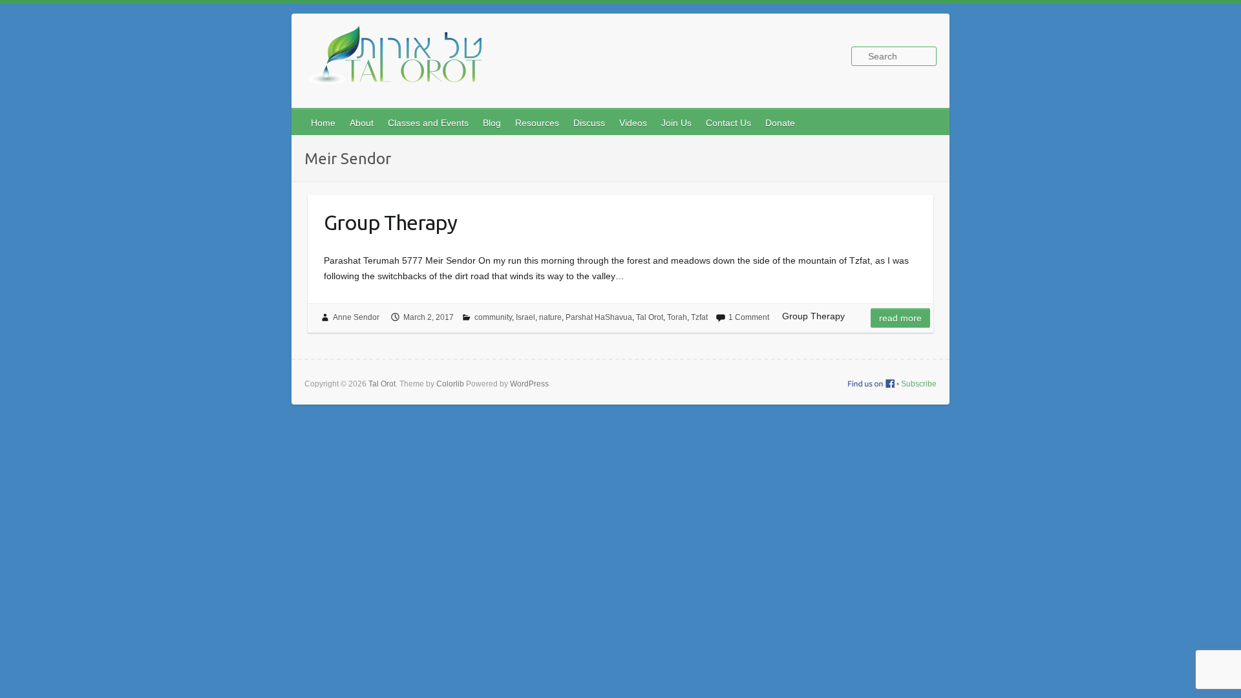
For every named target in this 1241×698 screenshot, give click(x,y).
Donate (780, 123)
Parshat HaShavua (599, 317)
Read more (900, 318)
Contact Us (728, 123)
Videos (633, 123)
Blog (492, 123)
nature (550, 317)
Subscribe (919, 383)
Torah (677, 317)
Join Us (676, 123)
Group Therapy (390, 222)
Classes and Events (428, 123)
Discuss (589, 123)
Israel (525, 317)
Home (323, 123)
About (362, 123)
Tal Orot (649, 317)
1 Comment (748, 317)
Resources (537, 123)
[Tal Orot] (401, 62)
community (493, 317)
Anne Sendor (356, 317)
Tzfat (699, 317)
